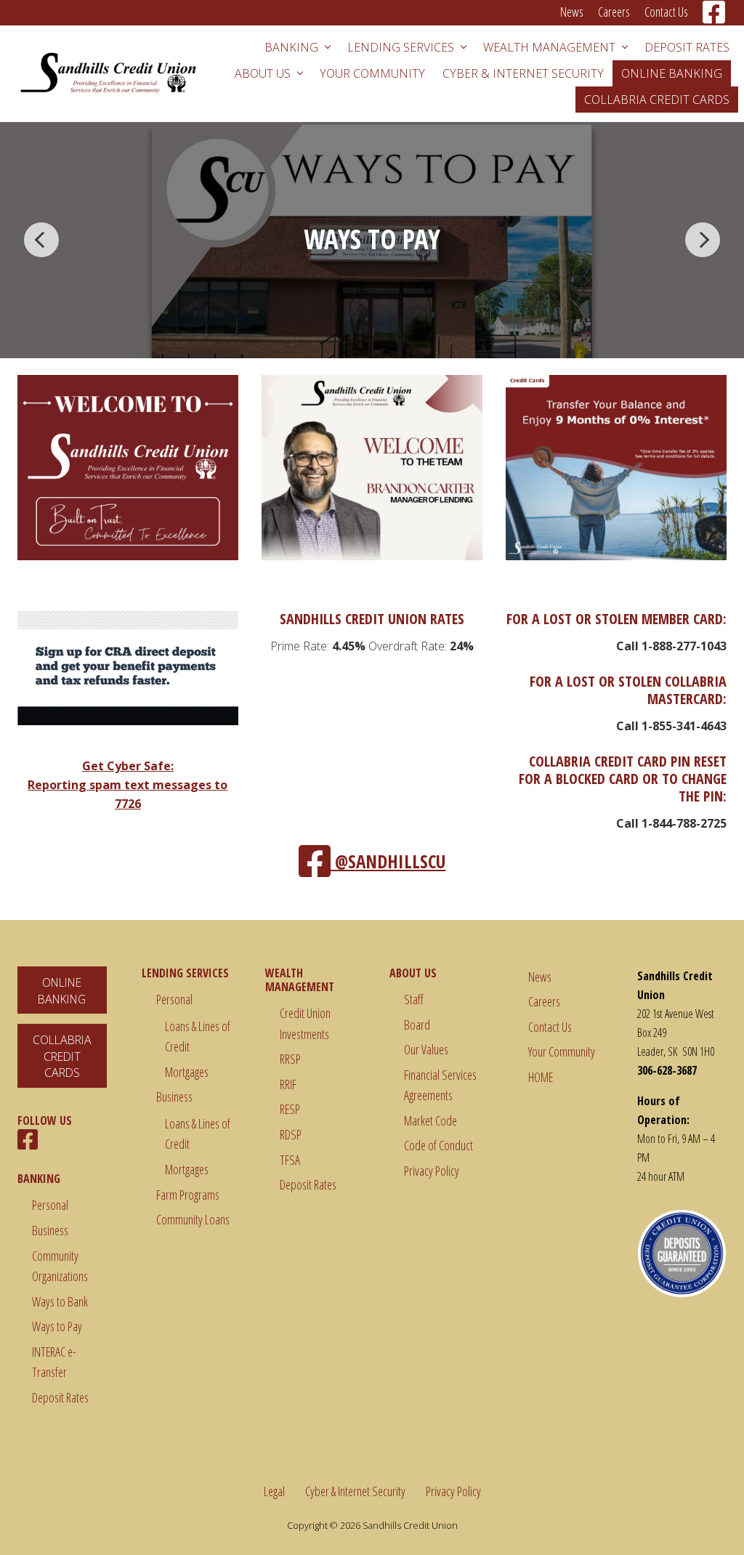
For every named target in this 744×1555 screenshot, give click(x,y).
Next (702, 239)
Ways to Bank (60, 1301)
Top (709, 1520)
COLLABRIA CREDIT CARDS (62, 1056)
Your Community (561, 1051)
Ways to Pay (57, 1326)
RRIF (288, 1084)
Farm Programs (187, 1194)
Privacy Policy (431, 1170)
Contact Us (550, 1026)
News (539, 976)
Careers (544, 1001)
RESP (290, 1109)
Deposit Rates (60, 1397)
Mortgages (187, 1072)
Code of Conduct (438, 1145)
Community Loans (193, 1219)
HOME (540, 1077)
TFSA (290, 1159)
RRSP (290, 1058)
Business (50, 1230)
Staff (414, 999)
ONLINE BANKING (62, 990)
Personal (50, 1204)
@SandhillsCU (388, 861)
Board (417, 1024)
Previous (41, 239)
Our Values (426, 1049)
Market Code (430, 1120)
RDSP (291, 1134)
